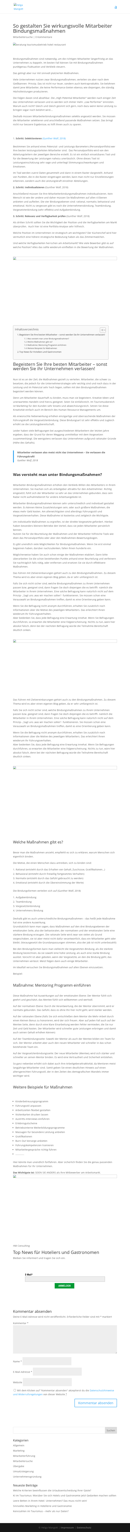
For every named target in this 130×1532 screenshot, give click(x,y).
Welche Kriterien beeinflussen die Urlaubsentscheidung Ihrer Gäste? (52, 1490)
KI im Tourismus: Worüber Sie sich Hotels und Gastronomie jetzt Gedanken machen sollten (64, 1495)
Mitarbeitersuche (23, 37)
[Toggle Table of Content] (101, 330)
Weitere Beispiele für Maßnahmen (42, 348)
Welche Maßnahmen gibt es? (39, 342)
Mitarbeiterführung (24, 1455)
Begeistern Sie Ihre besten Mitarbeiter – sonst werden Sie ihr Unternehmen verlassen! (62, 334)
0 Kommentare (43, 37)
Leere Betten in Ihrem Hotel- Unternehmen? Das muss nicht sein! (50, 1500)
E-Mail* (28, 1274)
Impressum (67, 1527)
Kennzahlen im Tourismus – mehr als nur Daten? (41, 1511)
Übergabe (18, 1466)
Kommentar (20, 1323)
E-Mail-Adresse (22, 1371)
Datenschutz (84, 1527)
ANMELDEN (64, 1285)
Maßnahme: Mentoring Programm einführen (46, 345)
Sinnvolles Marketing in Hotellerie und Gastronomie (42, 1506)
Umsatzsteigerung (23, 1471)
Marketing (19, 1450)
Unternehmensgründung (27, 1476)
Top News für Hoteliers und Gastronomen (40, 351)
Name (17, 1361)
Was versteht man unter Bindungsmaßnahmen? (48, 338)
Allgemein (18, 1445)
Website (17, 1382)
